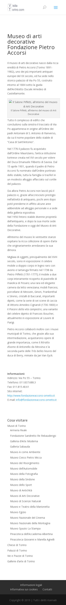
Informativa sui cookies (24, 589)
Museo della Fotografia (24, 474)
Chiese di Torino (17, 545)
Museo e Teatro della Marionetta (30, 506)
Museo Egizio (18, 512)
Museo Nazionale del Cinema (27, 517)
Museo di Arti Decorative (25, 496)
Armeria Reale (18, 430)
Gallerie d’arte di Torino (21, 561)
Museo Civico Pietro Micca (26, 457)
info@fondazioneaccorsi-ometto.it (36, 400)
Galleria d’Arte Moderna (24, 441)
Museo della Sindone (22, 479)
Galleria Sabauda (20, 446)
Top (63, 602)
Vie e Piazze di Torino (20, 556)
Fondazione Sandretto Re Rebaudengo (33, 435)
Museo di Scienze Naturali (25, 501)
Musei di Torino (16, 426)
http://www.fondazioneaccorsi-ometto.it (31, 395)
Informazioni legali (31, 585)
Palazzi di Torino (17, 550)
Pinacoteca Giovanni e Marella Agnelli (32, 539)
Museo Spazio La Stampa (25, 528)
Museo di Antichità (21, 490)
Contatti (47, 589)
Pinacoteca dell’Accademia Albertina (31, 534)
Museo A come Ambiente (25, 452)
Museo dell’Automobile (23, 468)
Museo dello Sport (21, 485)
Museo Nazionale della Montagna (30, 523)
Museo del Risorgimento (24, 463)
